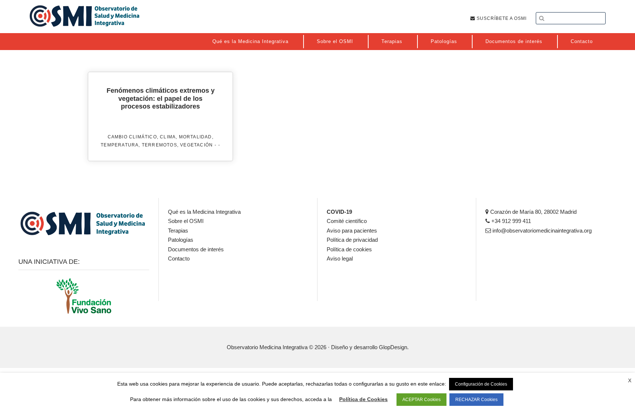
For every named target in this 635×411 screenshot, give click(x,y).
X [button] (629, 380)
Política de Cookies (363, 399)
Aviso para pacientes (352, 230)
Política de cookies (349, 249)
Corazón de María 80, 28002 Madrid (533, 212)
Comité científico (347, 221)
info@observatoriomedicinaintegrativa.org (541, 230)
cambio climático (132, 136)
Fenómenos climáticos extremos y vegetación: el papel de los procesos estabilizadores (161, 98)
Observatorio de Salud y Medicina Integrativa (84, 16)
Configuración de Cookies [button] (481, 384)
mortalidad (195, 136)
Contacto (179, 258)
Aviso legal (340, 258)
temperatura (120, 145)
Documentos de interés (196, 249)
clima (168, 136)
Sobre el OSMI (186, 221)
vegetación (196, 145)
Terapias (178, 230)
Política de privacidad (352, 240)
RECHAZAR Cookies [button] (476, 399)
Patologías (180, 240)
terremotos (159, 145)
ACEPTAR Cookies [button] (421, 399)
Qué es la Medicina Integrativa (204, 212)
